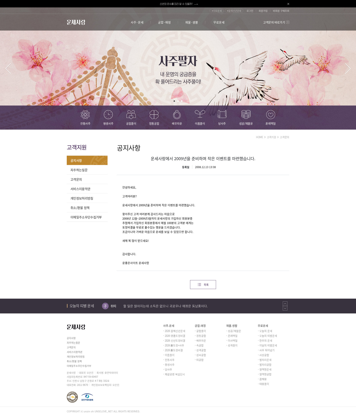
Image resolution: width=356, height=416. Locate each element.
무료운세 (219, 22)
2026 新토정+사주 (174, 345)
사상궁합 (264, 355)
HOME (259, 137)
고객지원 (271, 137)
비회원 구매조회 (281, 10)
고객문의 (284, 137)
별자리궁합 (265, 364)
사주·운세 (137, 22)
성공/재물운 (234, 331)
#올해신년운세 (234, 10)
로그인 (250, 10)
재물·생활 (191, 22)
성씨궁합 (201, 355)
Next (348, 68)
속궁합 (200, 345)
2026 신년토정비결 (175, 340)
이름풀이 (169, 355)
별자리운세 (265, 359)
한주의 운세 (265, 340)
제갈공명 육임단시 (175, 374)
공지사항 (76, 160)
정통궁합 (201, 335)
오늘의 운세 (265, 331)
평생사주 (169, 364)
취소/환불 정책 (80, 207)
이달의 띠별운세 (268, 345)
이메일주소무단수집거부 (86, 217)
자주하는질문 (79, 170)
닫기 (284, 3)
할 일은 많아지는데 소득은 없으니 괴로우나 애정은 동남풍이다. (165, 306)
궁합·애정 (164, 22)
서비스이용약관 (80, 188)
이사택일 (233, 340)
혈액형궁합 (265, 374)
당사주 (168, 369)
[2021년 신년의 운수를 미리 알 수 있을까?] (178, 3)
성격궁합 (201, 350)
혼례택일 (233, 335)
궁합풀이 (201, 331)
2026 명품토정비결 (175, 335)
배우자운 (201, 340)
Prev (8, 68)
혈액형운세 (265, 369)
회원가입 (263, 10)
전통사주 (169, 359)
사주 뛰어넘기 (267, 350)
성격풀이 (233, 345)
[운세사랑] (76, 22)
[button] (285, 303)
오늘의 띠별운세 (268, 335)
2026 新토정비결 (174, 350)
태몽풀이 (264, 383)
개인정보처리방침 (81, 198)
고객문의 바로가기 (274, 22)
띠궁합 (200, 359)
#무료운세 (217, 10)
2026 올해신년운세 (175, 331)
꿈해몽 (263, 379)
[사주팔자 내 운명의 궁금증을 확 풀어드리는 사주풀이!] (178, 68)
